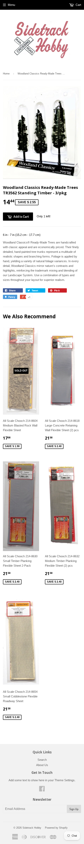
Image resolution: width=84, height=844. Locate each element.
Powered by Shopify (56, 827)
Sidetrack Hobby (31, 827)
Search (42, 759)
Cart (78, 4)
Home (6, 73)
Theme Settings (65, 780)
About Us (42, 765)
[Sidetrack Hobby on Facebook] (42, 790)
